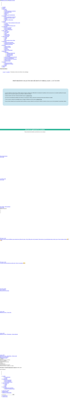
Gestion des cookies (5, 390)
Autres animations (10, 55)
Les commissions (7, 377)
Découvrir (4, 45)
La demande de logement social (9, 25)
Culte (5, 20)
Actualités (4, 7)
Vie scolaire (6, 32)
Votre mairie (4, 9)
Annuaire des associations (8, 42)
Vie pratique (4, 15)
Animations (6, 52)
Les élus (5, 378)
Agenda (3, 8)
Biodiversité (4, 51)
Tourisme (6, 48)
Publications (4, 65)
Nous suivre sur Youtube (4, 356)
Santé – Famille (5, 30)
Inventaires (8, 56)
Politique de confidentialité (6, 392)
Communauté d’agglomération (9, 14)
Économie (4, 61)
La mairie (3, 376)
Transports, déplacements (8, 19)
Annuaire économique (8, 62)
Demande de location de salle (9, 17)
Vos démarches (4, 26)
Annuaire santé (7, 35)
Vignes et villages (7, 46)
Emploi (5, 64)
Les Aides (6, 23)
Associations (4, 41)
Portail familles (7, 34)
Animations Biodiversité (11, 53)
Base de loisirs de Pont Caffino (9, 40)
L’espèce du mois (7, 60)
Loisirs (5, 33)
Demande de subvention (8, 44)
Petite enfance (6, 31)
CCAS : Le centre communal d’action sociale (12, 22)
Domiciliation (6, 24)
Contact (3, 66)
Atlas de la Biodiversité (8, 50)
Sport (5, 39)
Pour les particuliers (7, 28)
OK (13, 394)
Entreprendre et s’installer (8, 63)
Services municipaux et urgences (10, 16)
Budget (5, 13)
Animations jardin (10, 54)
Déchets (5, 18)
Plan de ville (6, 49)
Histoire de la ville (7, 47)
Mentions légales (5, 391)
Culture (5, 38)
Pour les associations (7, 27)
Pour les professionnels (8, 29)
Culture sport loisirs (5, 36)
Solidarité (3, 21)
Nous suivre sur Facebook (4, 290)
